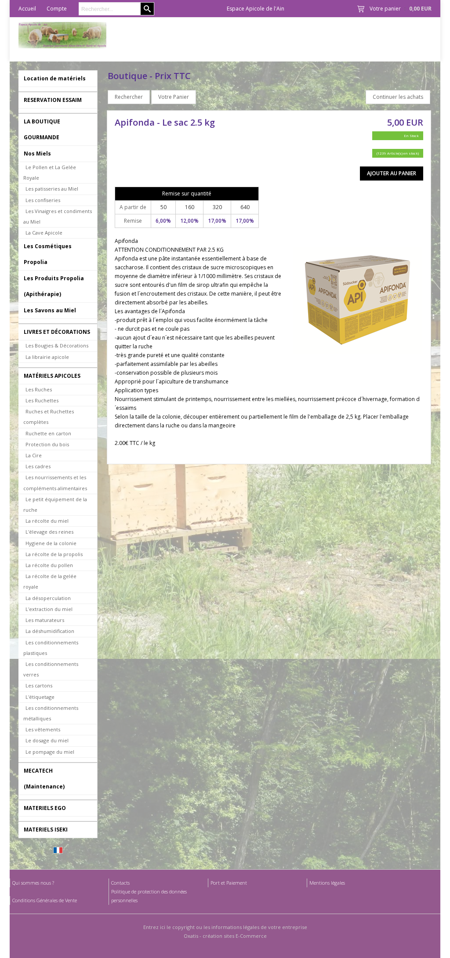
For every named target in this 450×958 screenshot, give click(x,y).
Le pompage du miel (49, 751)
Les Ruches (38, 389)
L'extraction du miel (49, 609)
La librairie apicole (47, 357)
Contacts (120, 882)
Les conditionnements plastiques (50, 647)
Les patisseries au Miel (51, 188)
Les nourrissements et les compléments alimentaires (55, 482)
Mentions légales (327, 882)
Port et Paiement (228, 882)
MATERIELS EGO (45, 808)
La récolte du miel (47, 520)
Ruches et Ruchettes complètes (48, 416)
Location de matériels (55, 78)
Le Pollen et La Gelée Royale (49, 172)
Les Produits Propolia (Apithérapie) (54, 286)
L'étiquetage (39, 697)
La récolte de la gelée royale (49, 581)
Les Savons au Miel (50, 310)
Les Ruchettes (41, 400)
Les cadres (38, 466)
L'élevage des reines (49, 531)
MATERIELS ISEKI (46, 829)
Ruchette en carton (48, 433)
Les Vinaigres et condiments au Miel (57, 216)
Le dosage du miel (47, 740)
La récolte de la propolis (54, 554)
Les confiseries (42, 200)
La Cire (33, 455)
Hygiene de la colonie (50, 543)
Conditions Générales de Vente (44, 900)
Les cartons (38, 685)
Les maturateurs (44, 620)
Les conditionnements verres (50, 669)
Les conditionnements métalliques (50, 713)
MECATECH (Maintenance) (44, 778)
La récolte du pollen (49, 565)
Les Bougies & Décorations (56, 345)
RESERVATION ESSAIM (53, 100)
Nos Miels (37, 153)
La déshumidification (49, 631)
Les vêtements (42, 729)
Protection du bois (47, 444)
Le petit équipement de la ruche (55, 504)
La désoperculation (48, 598)
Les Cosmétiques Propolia (48, 254)
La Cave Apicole (43, 232)
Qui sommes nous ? (33, 882)
